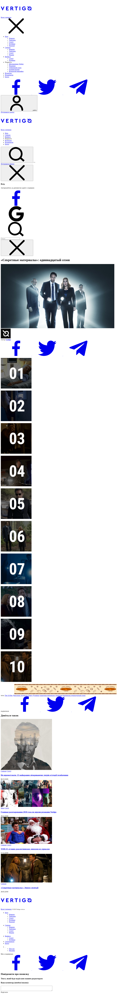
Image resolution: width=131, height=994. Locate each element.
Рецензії (12, 46)
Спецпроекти (9, 941)
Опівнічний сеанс (15, 68)
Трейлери (12, 40)
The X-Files (8, 695)
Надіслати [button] (4, 992)
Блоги (7, 77)
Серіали (7, 47)
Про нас (12, 949)
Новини (12, 38)
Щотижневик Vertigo (16, 64)
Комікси (8, 57)
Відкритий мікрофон (16, 71)
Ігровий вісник (14, 69)
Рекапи (11, 55)
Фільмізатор (9, 75)
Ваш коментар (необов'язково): (15, 983)
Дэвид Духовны (33, 695)
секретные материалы (47, 695)
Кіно (6, 36)
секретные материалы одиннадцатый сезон (70, 695)
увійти (34, 110)
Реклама (12, 950)
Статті (11, 42)
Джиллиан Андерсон (20, 695)
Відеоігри (8, 73)
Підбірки (12, 44)
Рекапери (12, 66)
